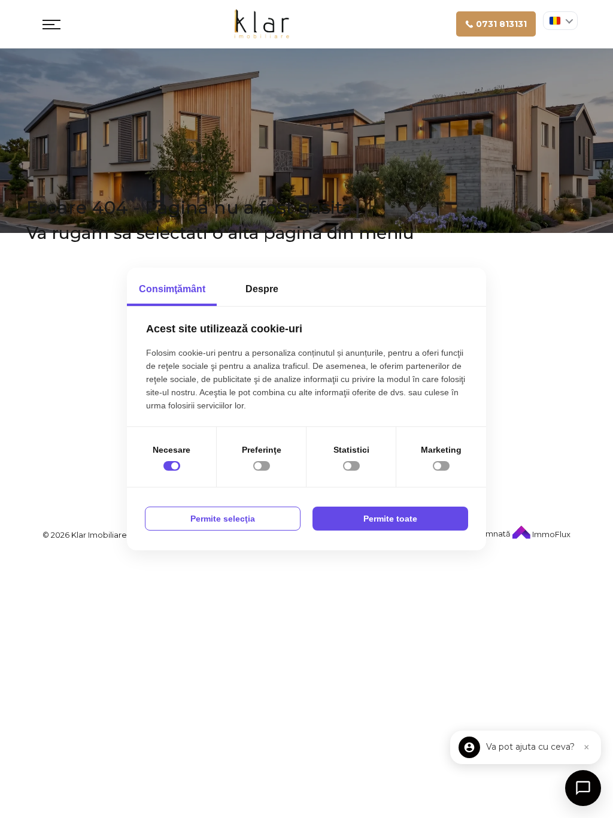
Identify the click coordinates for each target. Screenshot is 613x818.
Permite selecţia (222, 518)
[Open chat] (583, 788)
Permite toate (390, 518)
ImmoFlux (550, 534)
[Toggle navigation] (51, 24)
